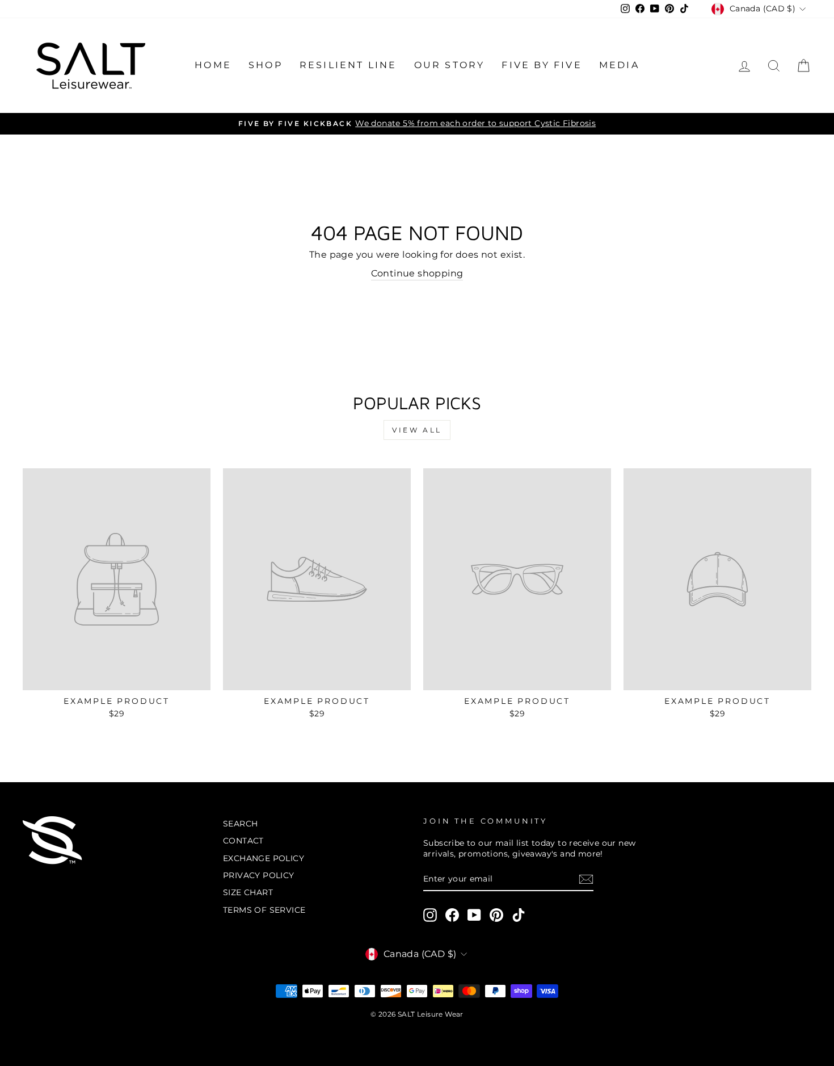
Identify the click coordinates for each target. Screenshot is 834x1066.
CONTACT (243, 840)
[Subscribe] (586, 879)
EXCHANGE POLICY (263, 858)
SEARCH (240, 823)
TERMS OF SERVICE (264, 909)
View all (417, 430)
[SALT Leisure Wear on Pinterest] (496, 915)
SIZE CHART (248, 892)
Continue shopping (417, 273)
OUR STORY (449, 65)
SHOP (265, 65)
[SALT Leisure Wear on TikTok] (518, 915)
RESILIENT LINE (348, 65)
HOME (213, 65)
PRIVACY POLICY (258, 875)
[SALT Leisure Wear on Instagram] (430, 915)
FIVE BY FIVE (542, 65)
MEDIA (619, 65)
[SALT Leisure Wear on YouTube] (474, 915)
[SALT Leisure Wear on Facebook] (452, 915)
